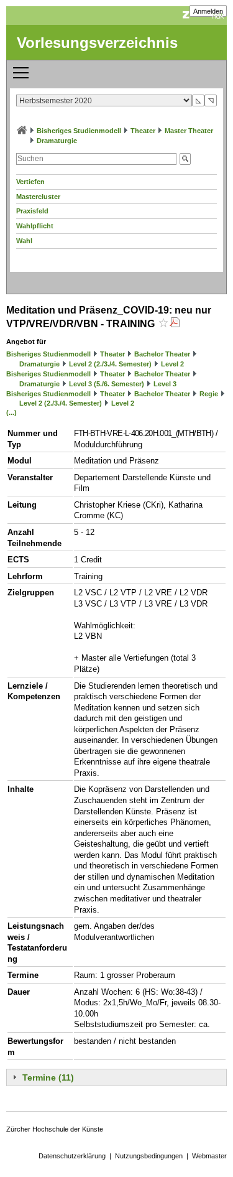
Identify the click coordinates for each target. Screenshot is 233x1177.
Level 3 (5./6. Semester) (106, 384)
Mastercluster (38, 196)
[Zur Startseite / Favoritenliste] (21, 130)
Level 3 (164, 384)
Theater (142, 130)
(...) (11, 412)
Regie (208, 394)
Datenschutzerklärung (72, 1156)
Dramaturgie (57, 140)
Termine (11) (48, 1077)
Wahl (24, 240)
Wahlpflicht (34, 226)
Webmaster (209, 1156)
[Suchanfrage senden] (185, 159)
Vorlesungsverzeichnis (97, 42)
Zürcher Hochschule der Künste (54, 1129)
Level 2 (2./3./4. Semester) (110, 364)
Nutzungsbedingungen (149, 1156)
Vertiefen (30, 181)
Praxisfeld (32, 211)
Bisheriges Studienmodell (79, 130)
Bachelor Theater (162, 354)
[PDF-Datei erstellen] (175, 324)
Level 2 (172, 364)
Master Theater (189, 130)
